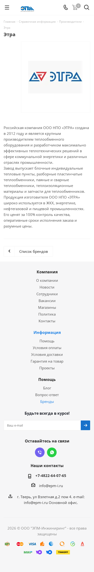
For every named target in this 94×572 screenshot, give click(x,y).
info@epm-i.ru (51, 485)
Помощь (47, 340)
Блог (47, 388)
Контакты (47, 320)
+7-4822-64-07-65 (50, 475)
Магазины (47, 307)
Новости (47, 287)
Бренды (47, 401)
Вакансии (47, 300)
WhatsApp (52, 452)
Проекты (47, 367)
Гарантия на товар (47, 361)
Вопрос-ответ (47, 394)
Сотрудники (47, 293)
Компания (47, 272)
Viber (40, 452)
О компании (47, 280)
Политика (47, 314)
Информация (47, 332)
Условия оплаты (47, 347)
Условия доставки (47, 354)
